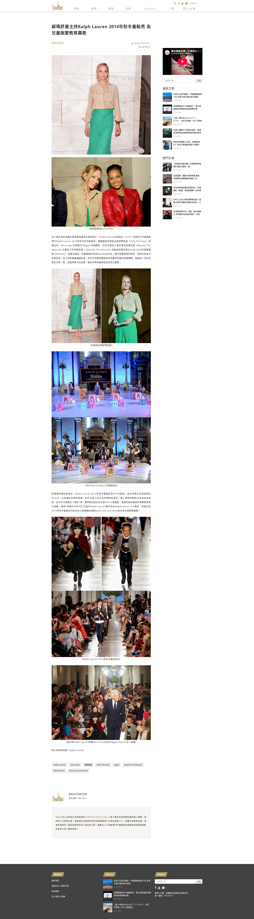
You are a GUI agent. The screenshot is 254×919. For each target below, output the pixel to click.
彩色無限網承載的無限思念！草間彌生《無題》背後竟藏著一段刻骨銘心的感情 (187, 190)
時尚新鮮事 (58, 43)
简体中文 (193, 3)
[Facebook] (179, 3)
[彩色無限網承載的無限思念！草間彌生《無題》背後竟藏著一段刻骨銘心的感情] (167, 190)
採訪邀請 (55, 891)
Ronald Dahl (59, 770)
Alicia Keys (75, 764)
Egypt (116, 764)
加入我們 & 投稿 (58, 896)
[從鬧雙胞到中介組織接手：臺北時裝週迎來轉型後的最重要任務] (167, 109)
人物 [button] (171, 8)
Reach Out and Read (78, 770)
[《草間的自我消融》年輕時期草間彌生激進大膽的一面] (167, 166)
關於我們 (55, 880)
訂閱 (199, 80)
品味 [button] (128, 8)
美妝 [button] (111, 8)
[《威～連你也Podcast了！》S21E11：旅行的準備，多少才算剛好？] (167, 121)
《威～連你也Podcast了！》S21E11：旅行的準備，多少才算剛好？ (187, 121)
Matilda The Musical (133, 764)
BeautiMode (142, 43)
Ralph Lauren (60, 764)
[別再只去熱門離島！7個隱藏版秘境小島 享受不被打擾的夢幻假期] (167, 97)
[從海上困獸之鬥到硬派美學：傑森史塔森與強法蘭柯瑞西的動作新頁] (167, 133)
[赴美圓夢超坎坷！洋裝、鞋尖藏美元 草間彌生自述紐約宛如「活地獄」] (167, 214)
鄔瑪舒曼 (88, 764)
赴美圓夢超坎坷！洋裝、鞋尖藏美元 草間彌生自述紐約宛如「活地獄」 (187, 214)
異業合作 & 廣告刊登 (60, 886)
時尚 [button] (77, 8)
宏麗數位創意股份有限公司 (97, 817)
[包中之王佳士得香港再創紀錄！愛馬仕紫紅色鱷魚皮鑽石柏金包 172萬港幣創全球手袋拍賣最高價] (167, 202)
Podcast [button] (149, 8)
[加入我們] (187, 3)
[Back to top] (245, 910)
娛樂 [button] (94, 8)
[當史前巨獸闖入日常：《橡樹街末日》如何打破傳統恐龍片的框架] (167, 145)
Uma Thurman (103, 764)
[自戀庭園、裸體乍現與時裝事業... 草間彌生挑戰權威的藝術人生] (167, 178)
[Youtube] (183, 3)
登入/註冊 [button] (189, 8)
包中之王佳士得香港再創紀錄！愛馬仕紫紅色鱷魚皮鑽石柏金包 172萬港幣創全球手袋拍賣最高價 (187, 202)
